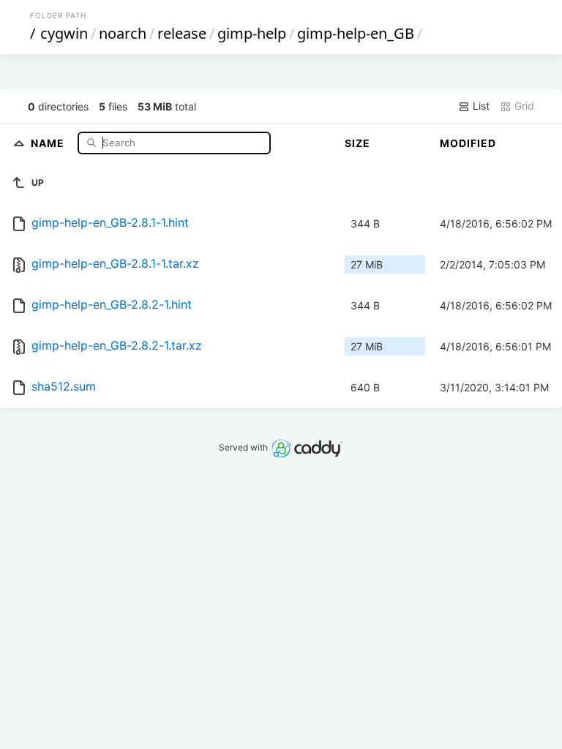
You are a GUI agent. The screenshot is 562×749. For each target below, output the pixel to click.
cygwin (64, 33)
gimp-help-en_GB (355, 33)
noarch (122, 33)
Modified (468, 143)
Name (49, 142)
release (181, 33)
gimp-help (251, 33)
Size (357, 143)
